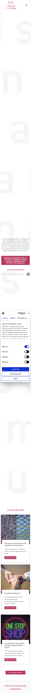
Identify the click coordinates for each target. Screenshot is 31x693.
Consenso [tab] (5, 318)
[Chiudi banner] (28, 313)
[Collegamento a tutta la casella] (15, 539)
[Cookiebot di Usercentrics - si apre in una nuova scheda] (18, 313)
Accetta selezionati (15, 374)
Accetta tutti (15, 369)
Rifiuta (15, 378)
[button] (26, 5)
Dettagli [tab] (12, 318)
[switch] (26, 351)
